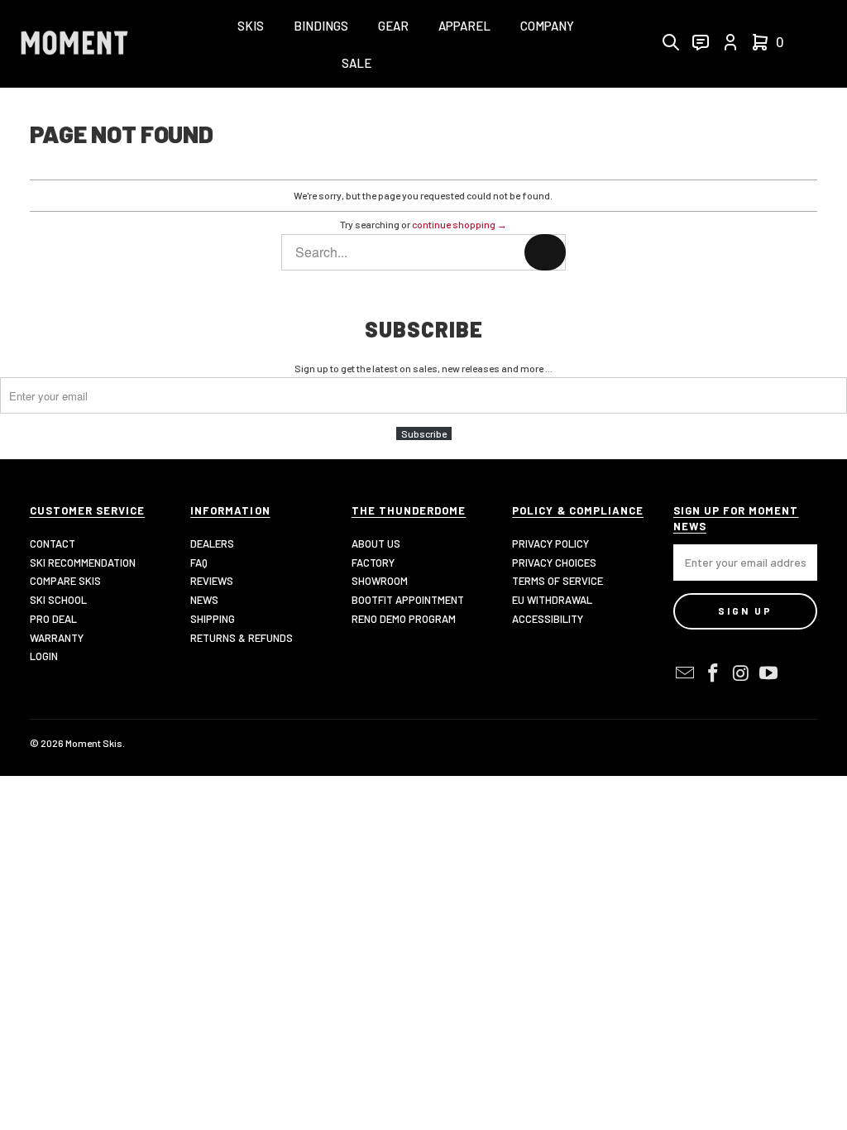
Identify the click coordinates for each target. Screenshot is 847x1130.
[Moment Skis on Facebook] (713, 673)
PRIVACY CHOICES (554, 562)
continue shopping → (459, 224)
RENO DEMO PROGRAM (404, 618)
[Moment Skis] (74, 44)
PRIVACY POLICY (550, 543)
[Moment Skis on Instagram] (741, 673)
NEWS (204, 599)
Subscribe (424, 433)
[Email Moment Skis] (685, 673)
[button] (250, 26)
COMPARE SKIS (65, 580)
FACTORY (373, 562)
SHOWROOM (380, 580)
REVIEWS (211, 580)
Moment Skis (93, 743)
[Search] (545, 252)
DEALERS (212, 543)
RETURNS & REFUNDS (241, 637)
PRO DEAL (53, 618)
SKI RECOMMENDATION (83, 562)
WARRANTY (57, 637)
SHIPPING (212, 618)
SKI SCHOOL (58, 599)
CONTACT (52, 543)
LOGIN (44, 656)
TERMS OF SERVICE (557, 580)
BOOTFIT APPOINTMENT (408, 599)
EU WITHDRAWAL (552, 599)
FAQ (199, 562)
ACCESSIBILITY (547, 618)
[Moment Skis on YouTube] (769, 673)
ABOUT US (376, 543)
